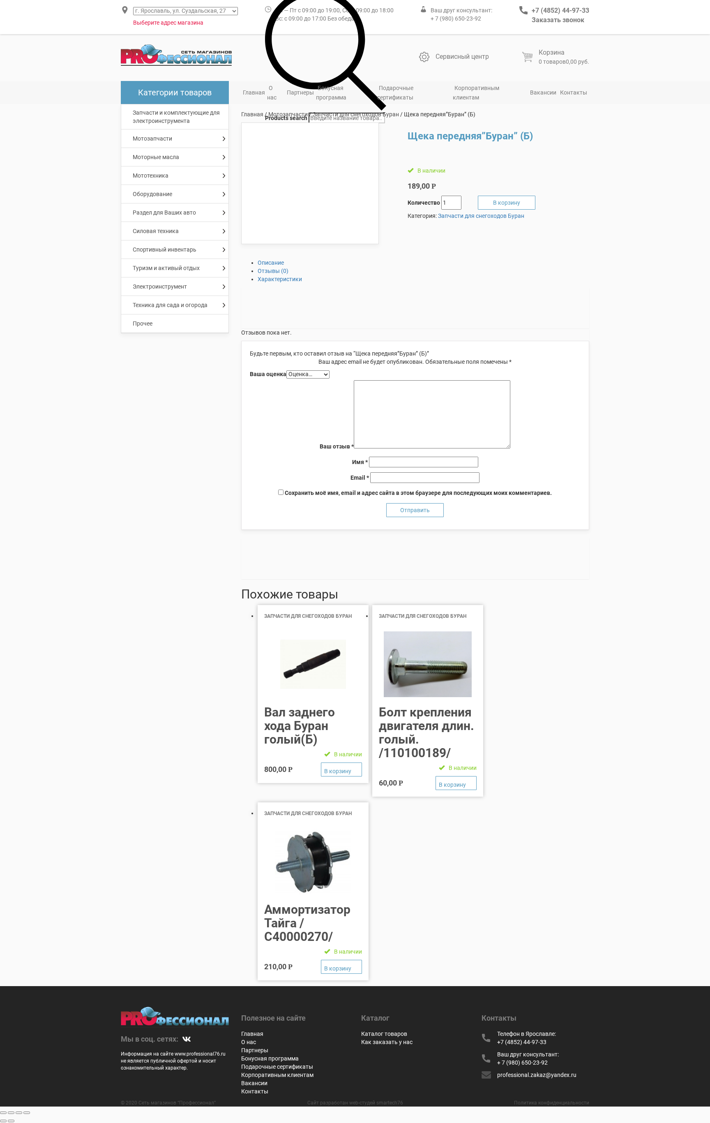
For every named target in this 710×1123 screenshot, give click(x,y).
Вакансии (543, 92)
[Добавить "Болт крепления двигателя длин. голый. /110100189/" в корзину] (456, 783)
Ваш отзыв (337, 446)
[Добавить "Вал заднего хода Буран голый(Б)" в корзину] (341, 769)
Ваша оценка (268, 374)
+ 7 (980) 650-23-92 (456, 18)
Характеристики (280, 279)
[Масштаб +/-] (26, 1112)
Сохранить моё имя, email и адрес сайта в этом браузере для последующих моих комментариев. (418, 493)
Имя (360, 462)
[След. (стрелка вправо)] (11, 1121)
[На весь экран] (19, 1112)
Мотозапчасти (288, 114)
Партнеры (300, 92)
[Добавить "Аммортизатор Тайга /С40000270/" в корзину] (341, 967)
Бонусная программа (331, 93)
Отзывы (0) (273, 271)
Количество (424, 202)
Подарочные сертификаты (395, 93)
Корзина (552, 52)
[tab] (424, 263)
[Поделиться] (11, 1112)
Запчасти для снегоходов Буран (356, 114)
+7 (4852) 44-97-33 (560, 10)
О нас (272, 93)
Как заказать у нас (387, 1042)
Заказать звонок (558, 20)
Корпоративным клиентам (476, 93)
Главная (254, 92)
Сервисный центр (462, 56)
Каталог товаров (384, 1034)
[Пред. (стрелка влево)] (3, 1121)
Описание (271, 262)
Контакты (573, 92)
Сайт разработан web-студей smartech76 (355, 1103)
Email (359, 477)
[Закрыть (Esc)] (3, 1112)
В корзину (506, 202)
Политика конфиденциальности (551, 1103)
